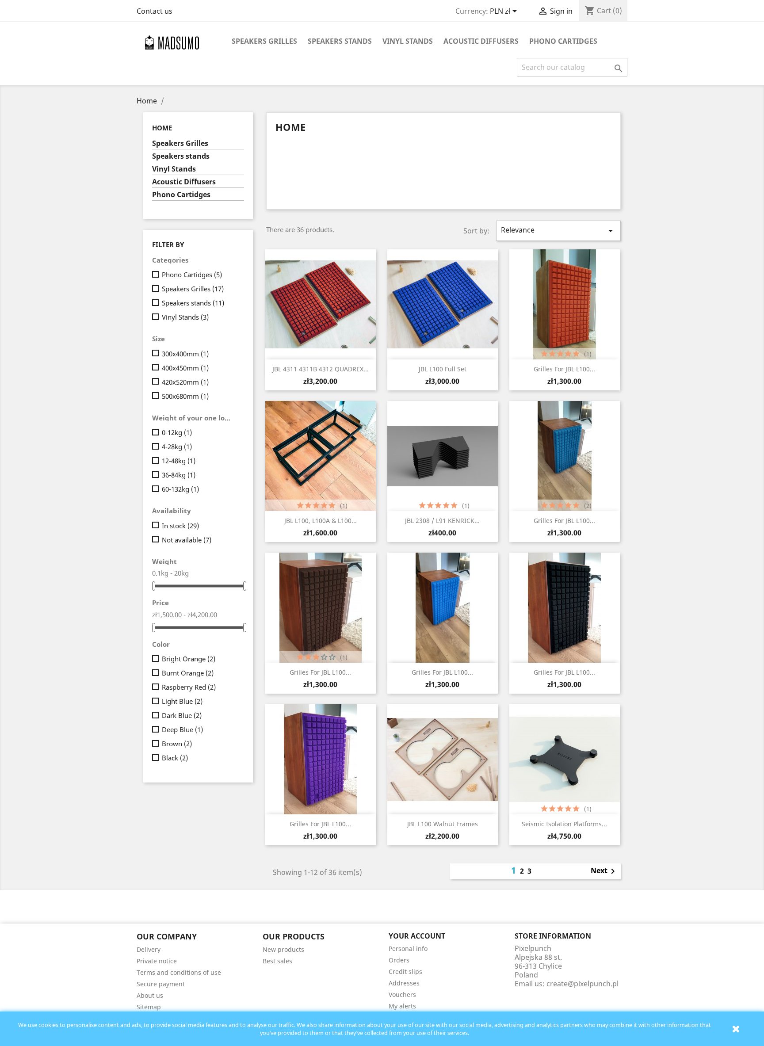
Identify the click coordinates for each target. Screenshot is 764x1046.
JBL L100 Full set (442, 369)
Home (162, 127)
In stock (180, 525)
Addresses (404, 983)
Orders (399, 960)
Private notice (157, 961)
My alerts (402, 1006)
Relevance (558, 230)
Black (175, 757)
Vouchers (402, 994)
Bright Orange (188, 658)
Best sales (277, 961)
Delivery (148, 949)
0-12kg (177, 432)
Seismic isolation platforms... (564, 824)
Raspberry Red (189, 687)
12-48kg (178, 460)
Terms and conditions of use (179, 972)
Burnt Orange (188, 672)
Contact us (154, 11)
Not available (186, 539)
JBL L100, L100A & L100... (320, 520)
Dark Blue (182, 715)
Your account (417, 936)
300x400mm (185, 353)
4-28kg (177, 446)
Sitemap (149, 1007)
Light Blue (182, 701)
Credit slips (405, 971)
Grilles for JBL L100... (564, 369)
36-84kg (178, 474)
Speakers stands (340, 41)
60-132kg (180, 489)
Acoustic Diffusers (481, 41)
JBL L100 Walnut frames (442, 824)
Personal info (408, 948)
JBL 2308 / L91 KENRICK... (442, 520)
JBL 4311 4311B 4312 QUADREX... (320, 369)
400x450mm (185, 367)
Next (604, 871)
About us (150, 995)
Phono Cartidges (563, 41)
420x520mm (185, 382)
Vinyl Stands (407, 41)
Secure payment (161, 984)
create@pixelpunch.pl (582, 984)
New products (283, 949)
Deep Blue (182, 729)
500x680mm (185, 396)
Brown (177, 743)
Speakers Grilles (264, 41)
